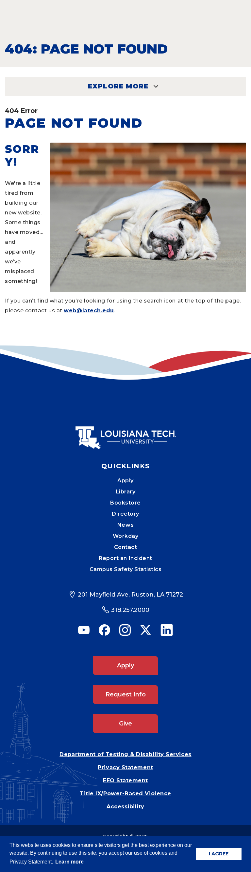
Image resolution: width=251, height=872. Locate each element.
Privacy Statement (125, 767)
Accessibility (125, 806)
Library (126, 492)
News (125, 525)
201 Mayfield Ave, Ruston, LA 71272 (130, 594)
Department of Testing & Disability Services (125, 754)
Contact (125, 547)
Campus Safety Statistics (126, 569)
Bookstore (125, 503)
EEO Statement (125, 780)
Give (125, 723)
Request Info (126, 694)
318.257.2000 (130, 610)
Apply (125, 480)
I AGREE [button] (218, 854)
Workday (126, 536)
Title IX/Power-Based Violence (125, 793)
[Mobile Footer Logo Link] (125, 433)
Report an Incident (125, 558)
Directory (125, 514)
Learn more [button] (69, 861)
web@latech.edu (89, 310)
